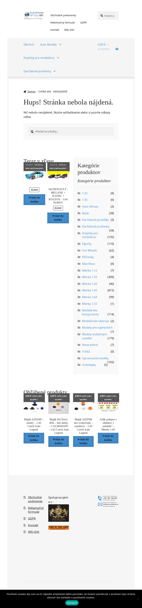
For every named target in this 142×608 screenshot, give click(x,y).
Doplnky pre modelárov (39, 58)
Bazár (85, 213)
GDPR (83, 22)
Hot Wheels (89, 250)
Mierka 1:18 (89, 277)
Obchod (29, 44)
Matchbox (88, 264)
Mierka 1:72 (89, 304)
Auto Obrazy (90, 206)
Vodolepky (89, 365)
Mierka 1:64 (89, 297)
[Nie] (137, 599)
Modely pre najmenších (97, 327)
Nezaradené (90, 345)
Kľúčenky (88, 257)
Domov (32, 91)
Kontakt (54, 29)
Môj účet (69, 29)
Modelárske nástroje (95, 321)
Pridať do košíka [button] (34, 199)
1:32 (84, 193)
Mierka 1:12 (89, 270)
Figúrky (86, 244)
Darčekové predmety (37, 71)
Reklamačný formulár (62, 22)
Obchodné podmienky (63, 15)
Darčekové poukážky (95, 220)
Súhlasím (72, 602)
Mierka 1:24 (89, 284)
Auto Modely (48, 44)
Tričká (86, 351)
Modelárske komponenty (90, 312)
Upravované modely (95, 358)
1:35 (84, 200)
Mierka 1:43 (89, 290)
